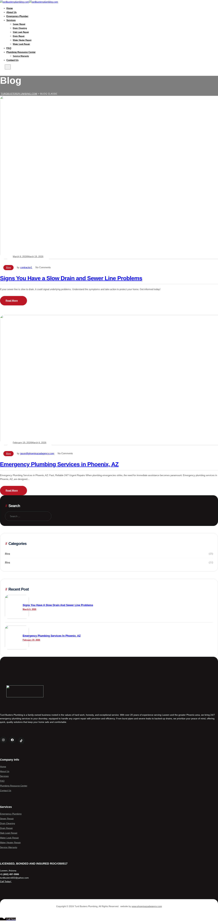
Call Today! (6, 881)
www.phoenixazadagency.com (147, 906)
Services (11, 20)
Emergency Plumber (17, 16)
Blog (8, 267)
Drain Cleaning (20, 28)
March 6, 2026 (29, 609)
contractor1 (26, 267)
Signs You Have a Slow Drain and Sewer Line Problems (71, 278)
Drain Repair (19, 36)
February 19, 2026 (31, 640)
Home (9, 8)
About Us (11, 12)
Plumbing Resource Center (21, 52)
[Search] (208, 516)
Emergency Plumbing (11, 813)
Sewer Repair (19, 24)
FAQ (8, 48)
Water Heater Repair (22, 40)
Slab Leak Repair (21, 32)
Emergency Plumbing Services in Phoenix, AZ (59, 464)
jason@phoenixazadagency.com (37, 453)
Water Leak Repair (21, 44)
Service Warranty (21, 56)
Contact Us (12, 60)
